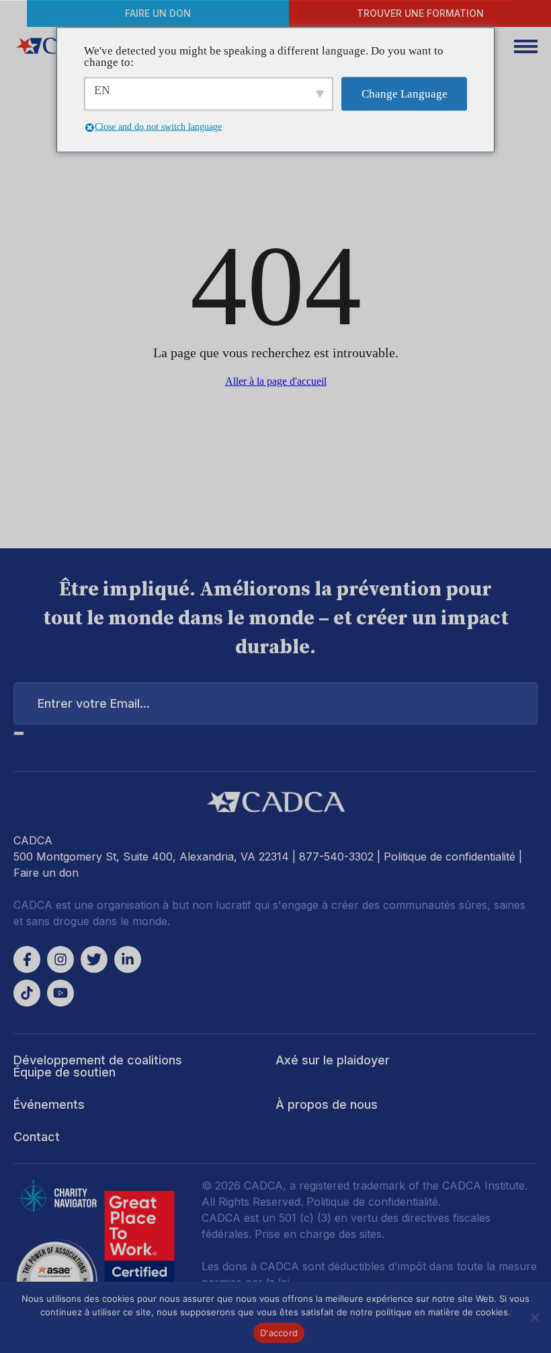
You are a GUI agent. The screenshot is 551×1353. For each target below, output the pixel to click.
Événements (49, 1104)
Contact (36, 1137)
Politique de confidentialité (449, 856)
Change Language (405, 93)
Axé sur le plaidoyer (333, 1060)
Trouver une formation (420, 13)
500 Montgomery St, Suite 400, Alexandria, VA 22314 (151, 856)
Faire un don (158, 13)
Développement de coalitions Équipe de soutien (97, 1066)
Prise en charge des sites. (319, 1234)
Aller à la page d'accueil (276, 381)
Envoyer (18, 733)
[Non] (534, 1317)
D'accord (279, 1332)
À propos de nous (327, 1104)
